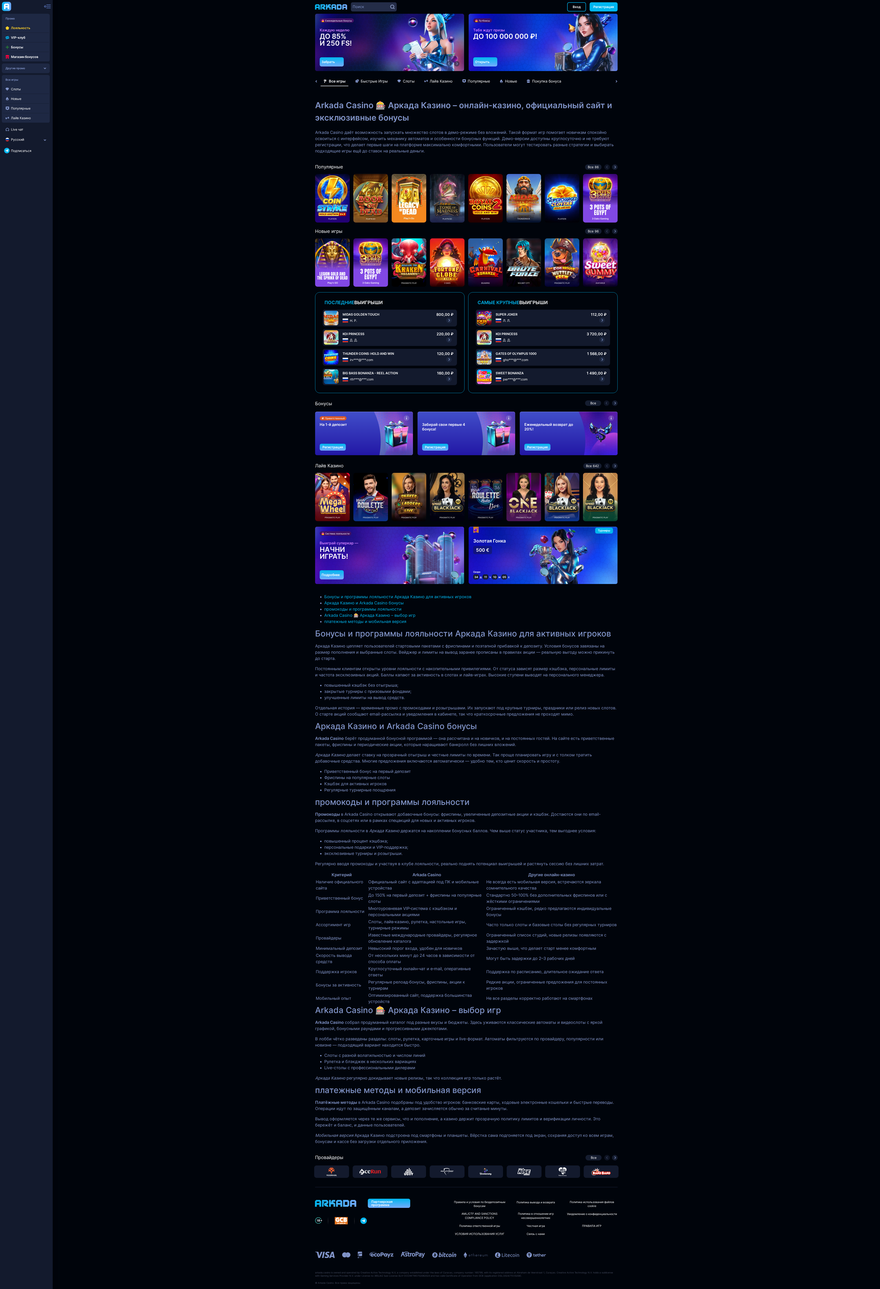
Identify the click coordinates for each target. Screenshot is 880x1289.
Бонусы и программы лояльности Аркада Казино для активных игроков (397, 596)
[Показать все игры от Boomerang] (485, 1171)
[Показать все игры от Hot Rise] (524, 1171)
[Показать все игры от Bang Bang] (601, 1171)
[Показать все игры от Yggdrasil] (331, 1171)
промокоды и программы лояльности (363, 609)
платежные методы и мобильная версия (365, 621)
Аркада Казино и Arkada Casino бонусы (364, 602)
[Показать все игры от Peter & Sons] (562, 1171)
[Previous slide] (318, 81)
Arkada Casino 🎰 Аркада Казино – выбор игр (369, 615)
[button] (449, 63)
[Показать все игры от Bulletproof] (447, 1171)
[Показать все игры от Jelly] (408, 1171)
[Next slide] (614, 81)
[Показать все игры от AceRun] (370, 1171)
